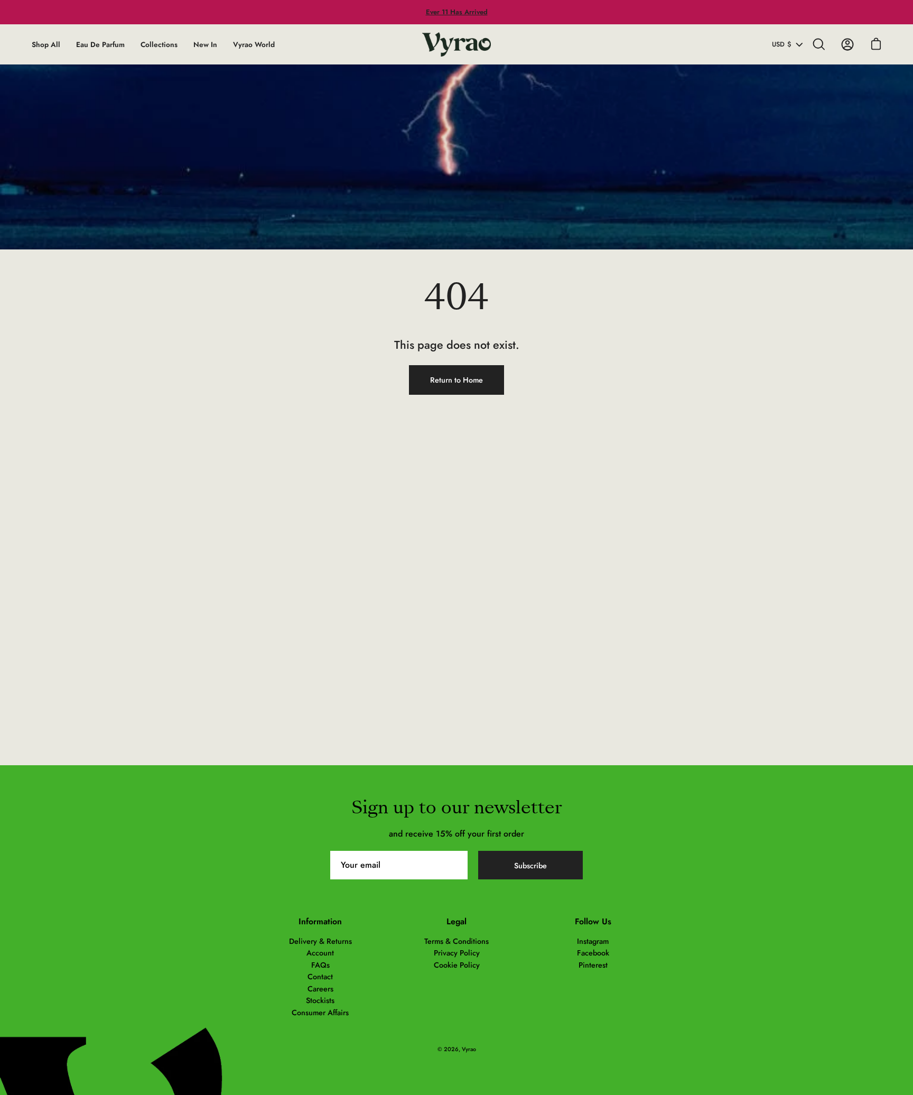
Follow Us (593, 921)
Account (320, 953)
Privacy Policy (457, 953)
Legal (456, 921)
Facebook (593, 953)
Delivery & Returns (320, 941)
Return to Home (456, 380)
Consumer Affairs (320, 1012)
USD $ (781, 44)
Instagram (593, 941)
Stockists (320, 1000)
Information (320, 921)
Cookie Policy (457, 965)
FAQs (320, 965)
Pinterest (593, 965)
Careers (320, 988)
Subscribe (530, 865)
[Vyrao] (456, 44)
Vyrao (469, 1049)
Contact (320, 976)
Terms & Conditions (456, 941)
